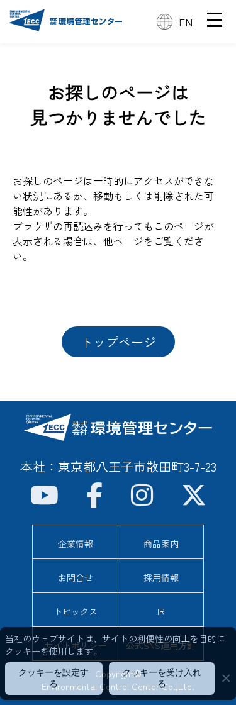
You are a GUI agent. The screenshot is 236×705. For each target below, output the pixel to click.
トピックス (75, 611)
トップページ (118, 342)
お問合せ (75, 577)
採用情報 (161, 577)
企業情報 (75, 543)
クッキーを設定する (53, 678)
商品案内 (161, 543)
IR (161, 611)
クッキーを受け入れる (161, 678)
